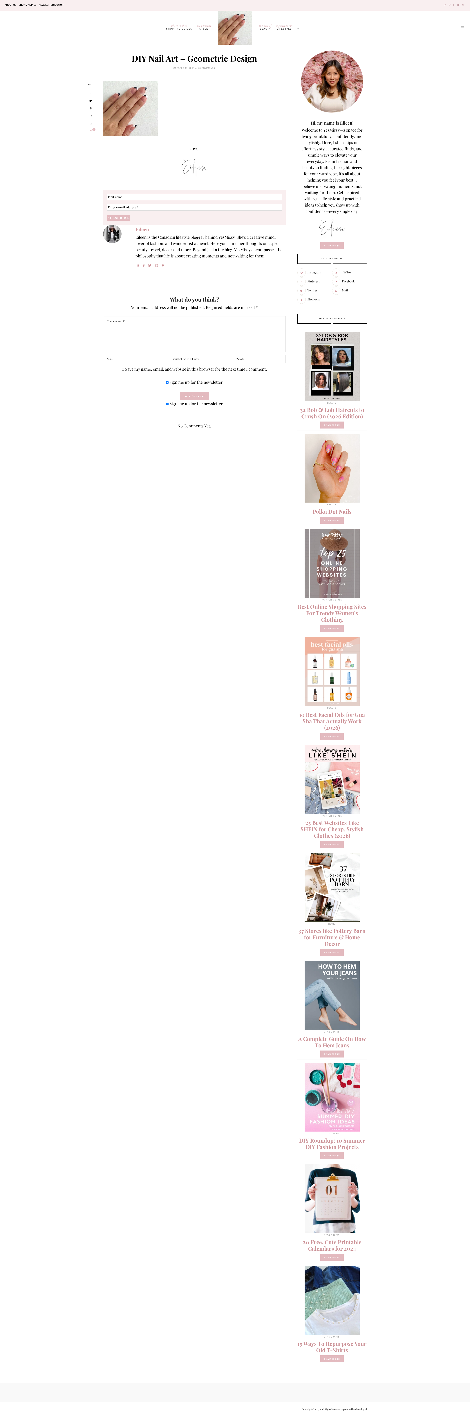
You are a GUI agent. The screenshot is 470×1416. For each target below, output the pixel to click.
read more (332, 245)
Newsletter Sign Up (51, 5)
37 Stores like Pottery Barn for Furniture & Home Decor (332, 937)
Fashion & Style (332, 599)
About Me (10, 5)
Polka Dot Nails (332, 511)
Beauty (265, 27)
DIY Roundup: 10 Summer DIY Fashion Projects (332, 1143)
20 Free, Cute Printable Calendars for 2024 (332, 1245)
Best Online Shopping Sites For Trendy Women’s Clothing (332, 613)
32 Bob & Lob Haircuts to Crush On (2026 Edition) (332, 413)
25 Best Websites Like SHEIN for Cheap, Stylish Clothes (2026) (332, 829)
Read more (332, 425)
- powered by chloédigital (354, 1409)
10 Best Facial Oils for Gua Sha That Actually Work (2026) (332, 721)
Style (204, 27)
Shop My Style (27, 5)
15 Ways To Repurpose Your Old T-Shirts (332, 1347)
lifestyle (284, 27)
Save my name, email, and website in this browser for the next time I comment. (196, 369)
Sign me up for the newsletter (196, 382)
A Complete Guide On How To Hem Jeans (332, 1042)
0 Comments (207, 68)
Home (331, 923)
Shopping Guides (179, 27)
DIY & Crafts (331, 1031)
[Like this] (91, 131)
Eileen (142, 229)
